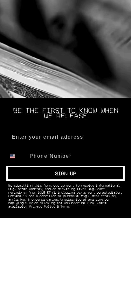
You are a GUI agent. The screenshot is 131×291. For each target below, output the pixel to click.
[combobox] (16, 156)
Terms (65, 206)
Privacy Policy (42, 206)
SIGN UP (65, 173)
